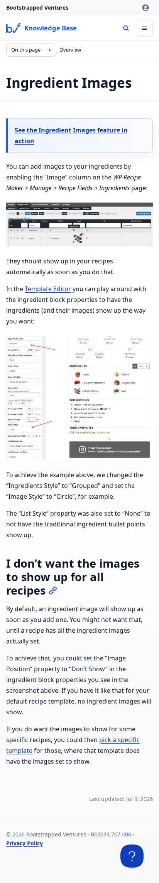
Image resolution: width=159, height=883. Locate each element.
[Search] (125, 28)
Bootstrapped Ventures (37, 7)
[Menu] (144, 28)
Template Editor (48, 289)
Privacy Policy (24, 843)
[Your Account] (145, 8)
